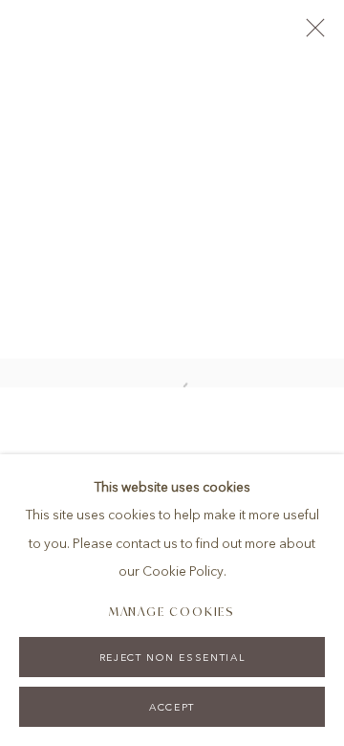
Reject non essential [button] (172, 657)
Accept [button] (172, 707)
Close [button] (310, 33)
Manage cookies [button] (172, 611)
